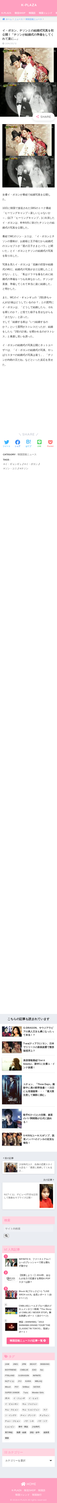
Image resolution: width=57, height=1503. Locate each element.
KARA (28, 1381)
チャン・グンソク (28, 1415)
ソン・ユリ (11, 468)
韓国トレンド (45, 13)
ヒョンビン (10, 1427)
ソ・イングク (10, 1415)
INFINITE (37, 1375)
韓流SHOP (20, 13)
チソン (24, 468)
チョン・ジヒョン (12, 1421)
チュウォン (44, 1415)
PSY (17, 1387)
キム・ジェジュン (30, 1404)
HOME (31, 1484)
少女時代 (36, 1427)
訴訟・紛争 (35, 1432)
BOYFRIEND (10, 1370)
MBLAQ (38, 1381)
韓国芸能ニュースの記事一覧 (26, 1340)
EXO (34, 1370)
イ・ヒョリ (33, 1398)
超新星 (46, 1432)
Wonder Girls (38, 1393)
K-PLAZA (29, 5)
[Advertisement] (28, 609)
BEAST (33, 1364)
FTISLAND (9, 1375)
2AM (7, 1364)
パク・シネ (29, 1421)
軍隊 (7, 1438)
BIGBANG (44, 1364)
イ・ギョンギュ (13, 464)
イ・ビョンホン (11, 1404)
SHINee (25, 1387)
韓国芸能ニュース (27, 454)
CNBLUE (24, 1370)
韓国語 (32, 13)
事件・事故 (23, 1427)
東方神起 (9, 1432)
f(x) (41, 1370)
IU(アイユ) (9, 1381)
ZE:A (7, 1398)
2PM (24, 1364)
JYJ (19, 1381)
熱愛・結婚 (21, 1432)
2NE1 (15, 1364)
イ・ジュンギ (19, 1398)
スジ (45, 1410)
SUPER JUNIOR (12, 1393)
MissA (8, 1387)
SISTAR (36, 1387)
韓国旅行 (37, 1495)
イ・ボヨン (32, 464)
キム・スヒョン (11, 1410)
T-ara (25, 1393)
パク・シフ (42, 1421)
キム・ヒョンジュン (30, 1410)
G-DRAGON (23, 1375)
